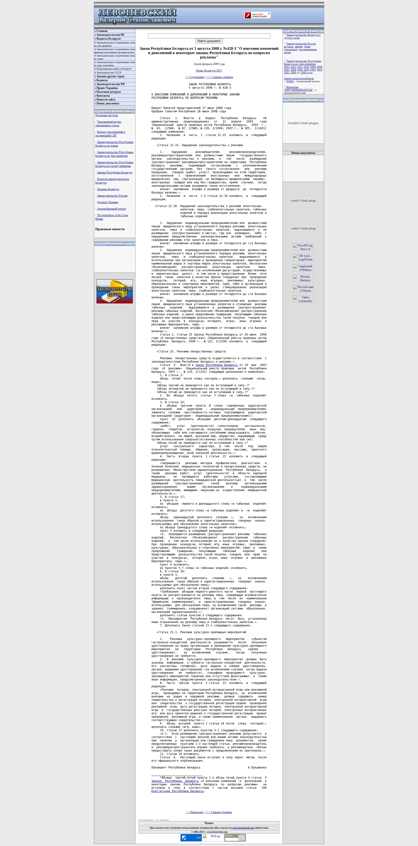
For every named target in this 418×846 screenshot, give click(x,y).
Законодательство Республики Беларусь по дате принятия (114, 154)
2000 (293, 72)
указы (307, 46)
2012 (293, 66)
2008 (319, 66)
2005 (300, 69)
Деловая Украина (107, 202)
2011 (300, 66)
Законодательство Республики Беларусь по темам (114, 143)
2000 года (307, 72)
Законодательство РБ (110, 34)
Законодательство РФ (111, 84)
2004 (306, 69)
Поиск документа (108, 103)
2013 (287, 66)
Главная (102, 31)
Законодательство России (112, 195)
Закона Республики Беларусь (175, 781)
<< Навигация (194, 812)
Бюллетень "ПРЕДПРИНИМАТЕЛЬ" (298, 88)
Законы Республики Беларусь (114, 172)
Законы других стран (110, 76)
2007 (287, 69)
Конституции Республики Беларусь (177, 791)
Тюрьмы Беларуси (108, 189)
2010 (306, 66)
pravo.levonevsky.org (243, 827)
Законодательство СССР (109, 72)
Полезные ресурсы (109, 91)
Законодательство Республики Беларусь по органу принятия (114, 164)
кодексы (288, 46)
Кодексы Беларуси (109, 38)
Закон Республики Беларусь (216, 365)
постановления (307, 49)
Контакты (103, 95)
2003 (313, 69)
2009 (313, 66)
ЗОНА (290, 81)
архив (287, 52)
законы (298, 46)
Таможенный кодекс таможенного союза (108, 123)
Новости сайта (106, 99)
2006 (293, 69)
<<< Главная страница (219, 77)
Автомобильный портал (111, 208)
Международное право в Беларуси (114, 68)
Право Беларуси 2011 (209, 70)
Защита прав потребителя (299, 78)
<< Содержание (194, 77)
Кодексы (102, 80)
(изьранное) (291, 49)
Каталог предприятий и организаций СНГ (110, 133)
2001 (287, 72)
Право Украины (107, 88)
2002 (319, 69)
